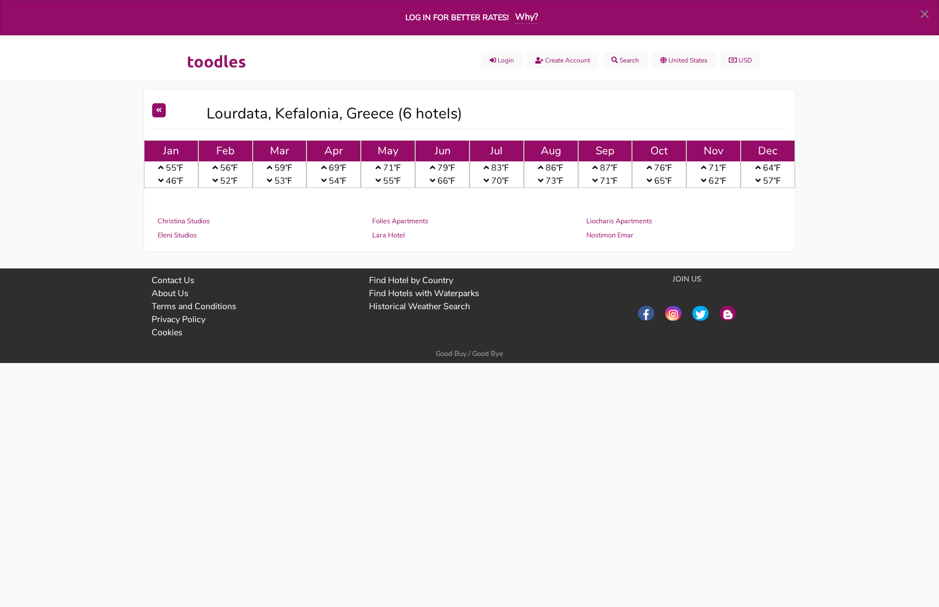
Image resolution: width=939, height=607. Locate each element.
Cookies (167, 333)
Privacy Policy (178, 320)
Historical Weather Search (419, 306)
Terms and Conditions (194, 306)
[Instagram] (673, 313)
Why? (526, 17)
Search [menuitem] (628, 60)
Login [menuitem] (505, 60)
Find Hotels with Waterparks (424, 293)
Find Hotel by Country (411, 280)
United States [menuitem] (687, 60)
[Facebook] (646, 313)
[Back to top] (903, 539)
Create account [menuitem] (566, 60)
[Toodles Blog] (727, 313)
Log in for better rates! (457, 17)
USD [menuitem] (744, 60)
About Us (170, 293)
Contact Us (173, 280)
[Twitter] (700, 313)
